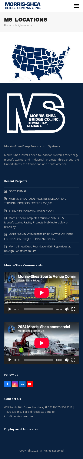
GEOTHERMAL (17, 191)
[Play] (10, 309)
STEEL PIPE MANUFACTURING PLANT (31, 210)
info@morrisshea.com (18, 416)
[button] (76, 6)
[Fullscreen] (73, 309)
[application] (41, 293)
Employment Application (22, 429)
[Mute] (66, 309)
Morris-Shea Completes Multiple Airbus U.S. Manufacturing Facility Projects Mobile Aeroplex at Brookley (36, 222)
